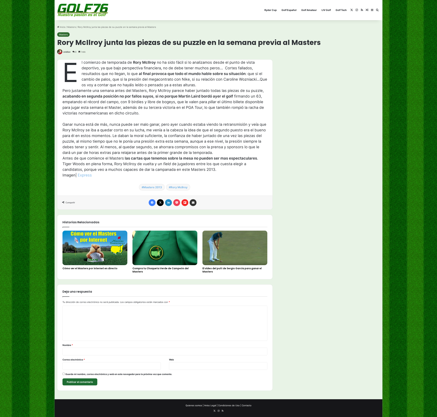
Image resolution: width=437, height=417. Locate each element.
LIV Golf (326, 10)
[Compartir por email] (193, 202)
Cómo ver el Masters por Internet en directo (89, 268)
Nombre (67, 345)
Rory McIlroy (179, 187)
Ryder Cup (270, 10)
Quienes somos (194, 405)
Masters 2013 (152, 187)
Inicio (62, 27)
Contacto (246, 405)
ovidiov (67, 52)
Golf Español (289, 10)
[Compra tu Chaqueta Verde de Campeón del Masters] (164, 248)
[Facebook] (152, 202)
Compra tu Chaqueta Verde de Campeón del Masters (160, 270)
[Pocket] (176, 202)
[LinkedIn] (168, 202)
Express (85, 175)
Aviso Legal (210, 405)
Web (171, 359)
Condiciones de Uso (229, 405)
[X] (160, 202)
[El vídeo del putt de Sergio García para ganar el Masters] (234, 248)
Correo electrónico (73, 359)
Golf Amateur (309, 10)
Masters (71, 27)
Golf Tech (341, 10)
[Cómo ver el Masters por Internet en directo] (94, 248)
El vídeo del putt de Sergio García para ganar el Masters (232, 270)
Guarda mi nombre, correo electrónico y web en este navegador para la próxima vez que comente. (118, 374)
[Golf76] (82, 10)
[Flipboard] (184, 202)
